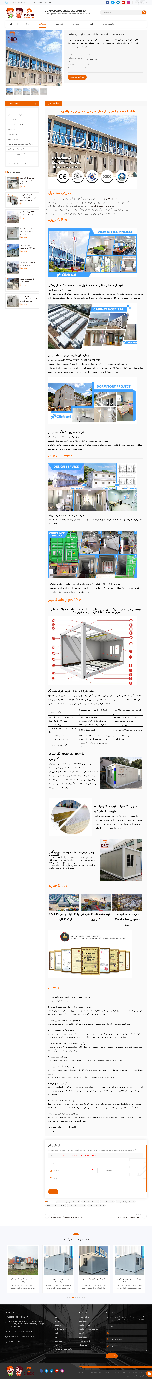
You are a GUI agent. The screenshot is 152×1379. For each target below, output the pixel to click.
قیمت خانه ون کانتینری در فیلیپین (129, 1279)
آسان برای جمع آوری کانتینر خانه (68, 1201)
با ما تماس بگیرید (109, 24)
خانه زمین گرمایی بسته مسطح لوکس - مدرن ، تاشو (27, 181)
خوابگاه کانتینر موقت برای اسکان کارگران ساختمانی (28, 246)
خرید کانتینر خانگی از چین (125, 1201)
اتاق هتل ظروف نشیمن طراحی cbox (27, 280)
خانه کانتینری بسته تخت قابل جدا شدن (20, 144)
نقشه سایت (58, 1341)
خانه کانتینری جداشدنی (15, 119)
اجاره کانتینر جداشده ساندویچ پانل (58, 1279)
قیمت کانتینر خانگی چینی (77, 1205)
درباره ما (25, 24)
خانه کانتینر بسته (84, 1321)
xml (56, 1345)
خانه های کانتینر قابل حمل (100, 206)
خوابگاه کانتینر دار (84, 1317)
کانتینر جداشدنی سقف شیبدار (17, 124)
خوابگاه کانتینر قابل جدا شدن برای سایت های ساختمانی (27, 231)
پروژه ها (76, 24)
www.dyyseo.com (141, 1373)
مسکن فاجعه (83, 1337)
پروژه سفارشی (13, 134)
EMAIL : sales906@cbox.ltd (42, 2)
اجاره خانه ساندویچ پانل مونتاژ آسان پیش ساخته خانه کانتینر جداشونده (93, 1280)
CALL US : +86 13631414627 (17, 2)
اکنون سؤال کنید (75, 77)
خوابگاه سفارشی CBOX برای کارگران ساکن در (27, 213)
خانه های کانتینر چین (110, 199)
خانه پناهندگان (83, 1345)
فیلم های (59, 24)
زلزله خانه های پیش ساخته (55, 1205)
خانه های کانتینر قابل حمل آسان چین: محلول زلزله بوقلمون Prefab (77, 1156)
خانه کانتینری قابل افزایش (16, 154)
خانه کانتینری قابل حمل (96, 1205)
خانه (11, 24)
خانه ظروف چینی (107, 1201)
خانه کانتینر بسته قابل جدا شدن (88, 1329)
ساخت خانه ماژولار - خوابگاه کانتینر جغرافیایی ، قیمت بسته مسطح (28, 198)
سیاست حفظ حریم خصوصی (63, 1349)
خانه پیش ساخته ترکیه (90, 1201)
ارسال (110, 1356)
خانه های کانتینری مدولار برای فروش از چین (27, 263)
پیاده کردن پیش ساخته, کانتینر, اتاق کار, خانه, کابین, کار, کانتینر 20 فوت (28, 298)
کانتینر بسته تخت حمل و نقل (17, 163)
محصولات (42, 24)
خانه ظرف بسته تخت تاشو (16, 114)
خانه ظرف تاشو (13, 139)
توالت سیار (11, 129)
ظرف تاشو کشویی (84, 1341)
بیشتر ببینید (23, 187)
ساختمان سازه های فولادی (16, 149)
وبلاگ (56, 1337)
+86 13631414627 (28, 1336)
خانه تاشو (82, 1333)
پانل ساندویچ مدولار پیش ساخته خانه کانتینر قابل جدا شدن (23, 1280)
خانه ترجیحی (12, 158)
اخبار (91, 24)
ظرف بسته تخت (13, 110)
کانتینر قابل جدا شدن (85, 1325)
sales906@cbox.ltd (26, 1331)
